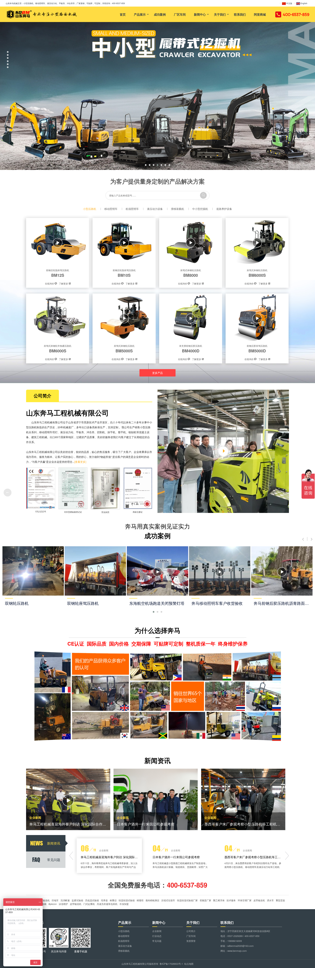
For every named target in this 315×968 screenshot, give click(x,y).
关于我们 (220, 14)
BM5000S (124, 348)
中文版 (289, 3)
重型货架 (280, 900)
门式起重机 (89, 904)
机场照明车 (132, 209)
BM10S (124, 273)
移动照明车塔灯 (48, 432)
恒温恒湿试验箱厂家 (187, 900)
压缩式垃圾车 (168, 900)
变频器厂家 (205, 900)
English (303, 3)
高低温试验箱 (92, 900)
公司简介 (191, 931)
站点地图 (188, 963)
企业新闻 (156, 931)
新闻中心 (200, 14)
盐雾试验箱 (77, 900)
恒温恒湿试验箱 (127, 900)
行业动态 (156, 936)
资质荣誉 (191, 941)
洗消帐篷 (65, 900)
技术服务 (231, 900)
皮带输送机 (44, 900)
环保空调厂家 (245, 900)
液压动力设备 (155, 209)
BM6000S (257, 273)
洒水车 (270, 900)
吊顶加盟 (124, 904)
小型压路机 (89, 209)
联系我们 (240, 14)
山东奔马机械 (12, 3)
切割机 (101, 432)
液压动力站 (66, 432)
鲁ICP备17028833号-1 (171, 963)
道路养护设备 (224, 209)
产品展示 (140, 14)
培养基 (104, 900)
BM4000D (190, 348)
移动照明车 (110, 209)
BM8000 (190, 273)
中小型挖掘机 (200, 209)
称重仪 (113, 900)
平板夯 (80, 432)
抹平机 (111, 432)
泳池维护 (63, 904)
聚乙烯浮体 (219, 900)
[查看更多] (80, 462)
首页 (123, 14)
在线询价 (49, 283)
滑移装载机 (177, 209)
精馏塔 (140, 900)
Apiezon (52, 904)
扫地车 (55, 900)
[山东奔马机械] (41, 14)
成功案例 (160, 14)
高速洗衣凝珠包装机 (107, 904)
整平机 (122, 432)
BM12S (57, 273)
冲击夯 (90, 432)
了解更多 (63, 283)
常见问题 (156, 941)
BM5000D (257, 348)
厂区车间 (180, 14)
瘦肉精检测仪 (152, 900)
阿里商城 (260, 14)
